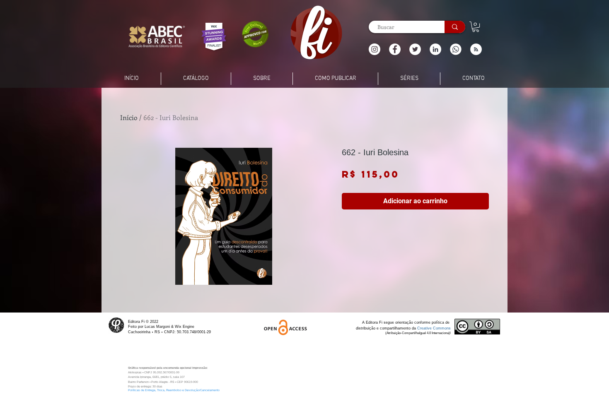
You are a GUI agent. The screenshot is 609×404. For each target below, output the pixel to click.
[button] (476, 49)
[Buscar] (455, 27)
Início (129, 117)
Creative (425, 328)
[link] (475, 27)
